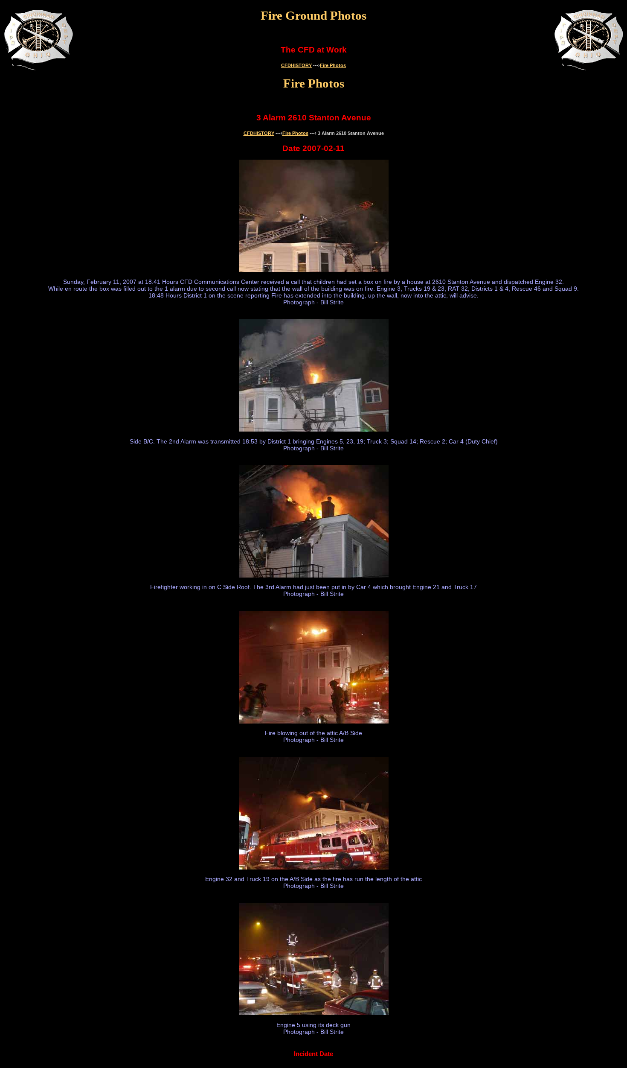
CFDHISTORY (296, 65)
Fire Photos (333, 65)
